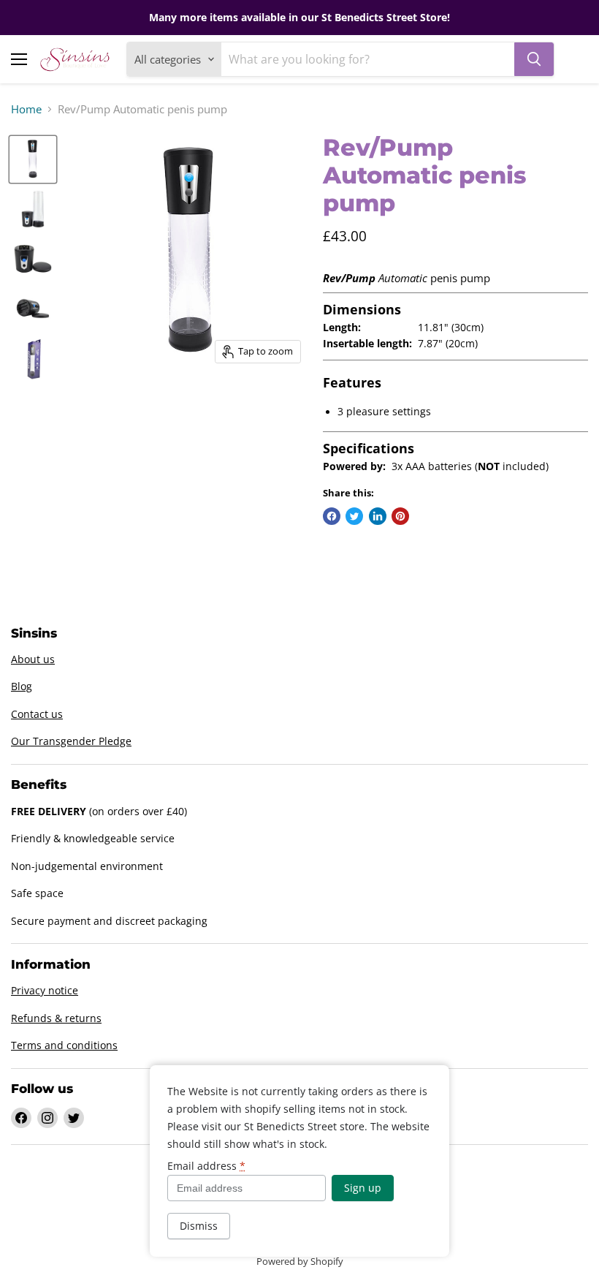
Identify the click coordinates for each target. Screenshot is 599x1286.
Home (26, 109)
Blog (21, 686)
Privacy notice (44, 990)
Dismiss (199, 1226)
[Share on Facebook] (331, 516)
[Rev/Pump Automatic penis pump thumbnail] (32, 159)
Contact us (37, 714)
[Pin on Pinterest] (400, 516)
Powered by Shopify (299, 1261)
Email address (206, 1166)
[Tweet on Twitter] (354, 516)
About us (33, 659)
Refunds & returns (56, 1018)
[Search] (534, 59)
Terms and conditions (64, 1045)
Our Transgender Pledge (71, 741)
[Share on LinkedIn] (377, 516)
